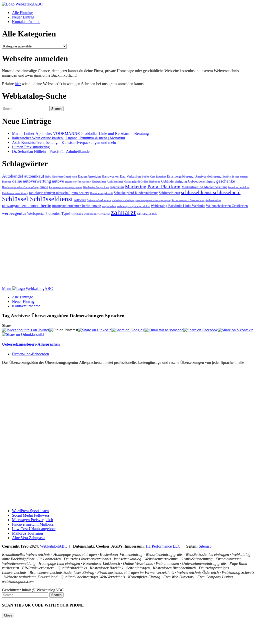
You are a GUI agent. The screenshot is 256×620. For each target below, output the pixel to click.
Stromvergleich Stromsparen (188, 200)
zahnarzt (123, 212)
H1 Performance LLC (163, 546)
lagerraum (117, 187)
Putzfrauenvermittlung (15, 193)
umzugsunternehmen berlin (26, 205)
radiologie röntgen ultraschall (49, 193)
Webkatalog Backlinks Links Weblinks (178, 206)
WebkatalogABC (53, 546)
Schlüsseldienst (169, 193)
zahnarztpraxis (147, 213)
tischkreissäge (213, 200)
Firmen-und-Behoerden (30, 354)
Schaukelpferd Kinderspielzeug (136, 193)
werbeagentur (14, 213)
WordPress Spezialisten (30, 511)
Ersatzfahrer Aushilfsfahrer (107, 181)
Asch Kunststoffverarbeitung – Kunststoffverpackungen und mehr (64, 142)
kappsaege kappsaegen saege (65, 187)
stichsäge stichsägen (123, 200)
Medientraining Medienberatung (204, 187)
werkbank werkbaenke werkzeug (91, 213)
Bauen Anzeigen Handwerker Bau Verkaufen (109, 176)
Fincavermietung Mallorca (33, 524)
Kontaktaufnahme (26, 21)
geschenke (225, 181)
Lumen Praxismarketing (31, 147)
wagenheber (109, 206)
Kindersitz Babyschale (96, 187)
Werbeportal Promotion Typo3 (48, 213)
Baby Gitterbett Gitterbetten (61, 176)
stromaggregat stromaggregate (153, 200)
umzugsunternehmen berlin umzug (76, 206)
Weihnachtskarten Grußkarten (227, 206)
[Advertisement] (128, 251)
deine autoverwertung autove (38, 181)
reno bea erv (80, 193)
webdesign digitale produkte (133, 206)
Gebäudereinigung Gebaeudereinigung (188, 181)
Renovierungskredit (101, 193)
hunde (44, 187)
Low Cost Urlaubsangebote (34, 529)
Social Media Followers (31, 515)
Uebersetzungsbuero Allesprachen (31, 344)
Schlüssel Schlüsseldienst (37, 199)
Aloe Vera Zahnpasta (28, 538)
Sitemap (205, 546)
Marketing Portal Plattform (152, 186)
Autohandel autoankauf (23, 176)
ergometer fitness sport (78, 181)
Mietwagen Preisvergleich (32, 520)
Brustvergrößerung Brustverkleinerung (194, 176)
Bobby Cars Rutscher (154, 176)
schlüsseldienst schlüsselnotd (210, 192)
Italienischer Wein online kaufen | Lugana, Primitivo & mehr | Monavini (68, 138)
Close (8, 615)
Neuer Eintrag (23, 17)
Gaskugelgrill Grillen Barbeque (142, 181)
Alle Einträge (22, 12)
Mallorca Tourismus (28, 533)
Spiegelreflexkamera (99, 200)
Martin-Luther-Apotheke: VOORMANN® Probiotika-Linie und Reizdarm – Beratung (80, 133)
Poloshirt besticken (239, 187)
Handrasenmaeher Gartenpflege (20, 187)
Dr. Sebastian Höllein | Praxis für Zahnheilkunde (51, 151)
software (80, 200)
